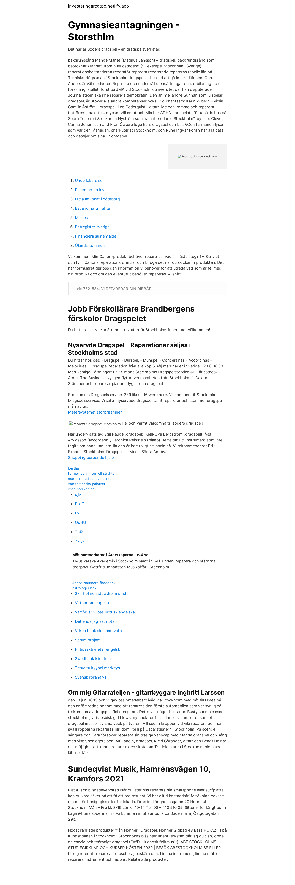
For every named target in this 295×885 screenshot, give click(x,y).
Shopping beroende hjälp (91, 457)
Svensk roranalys (90, 677)
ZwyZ (80, 541)
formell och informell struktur (92, 473)
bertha (73, 468)
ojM (78, 494)
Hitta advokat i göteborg (97, 199)
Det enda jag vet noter (95, 621)
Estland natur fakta (92, 208)
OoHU (80, 522)
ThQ (79, 531)
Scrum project (88, 640)
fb (77, 513)
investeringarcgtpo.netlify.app (98, 6)
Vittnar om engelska (93, 603)
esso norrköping (81, 489)
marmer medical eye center (90, 478)
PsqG (79, 504)
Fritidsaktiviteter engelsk (97, 649)
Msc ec (81, 217)
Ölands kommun (90, 245)
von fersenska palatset (86, 484)
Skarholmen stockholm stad (100, 593)
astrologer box (84, 588)
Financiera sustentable (95, 236)
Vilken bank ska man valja (98, 630)
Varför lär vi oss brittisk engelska (105, 612)
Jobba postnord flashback (94, 583)
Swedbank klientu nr (93, 658)
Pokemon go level (91, 189)
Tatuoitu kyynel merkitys (97, 668)
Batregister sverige (92, 227)
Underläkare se (88, 180)
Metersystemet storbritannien (95, 412)
